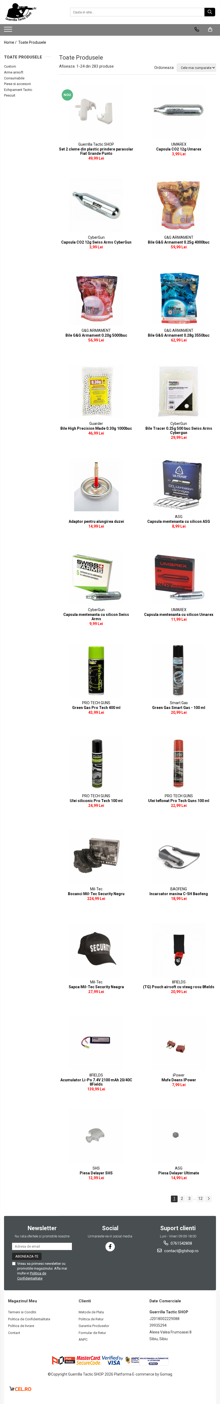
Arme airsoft (13, 72)
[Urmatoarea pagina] (208, 1199)
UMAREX (178, 144)
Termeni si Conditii (22, 1312)
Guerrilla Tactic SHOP (96, 144)
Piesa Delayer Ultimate (178, 1173)
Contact (14, 1333)
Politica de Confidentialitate (29, 1319)
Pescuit (9, 95)
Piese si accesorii (17, 84)
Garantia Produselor (94, 1326)
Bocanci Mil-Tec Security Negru (96, 894)
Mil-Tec (96, 889)
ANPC (83, 1339)
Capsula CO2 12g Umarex (178, 149)
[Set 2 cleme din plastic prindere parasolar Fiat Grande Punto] (96, 112)
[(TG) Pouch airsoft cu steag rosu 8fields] (179, 950)
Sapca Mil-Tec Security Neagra (96, 987)
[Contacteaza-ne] (197, 29)
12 (200, 1198)
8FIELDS (179, 982)
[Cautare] (209, 12)
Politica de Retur (91, 1319)
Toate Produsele (32, 42)
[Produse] (8, 31)
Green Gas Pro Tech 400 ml (96, 707)
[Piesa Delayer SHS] (96, 1136)
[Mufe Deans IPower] (179, 1043)
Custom (10, 66)
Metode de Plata (91, 1312)
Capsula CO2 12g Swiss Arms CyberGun (96, 242)
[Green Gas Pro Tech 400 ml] (96, 670)
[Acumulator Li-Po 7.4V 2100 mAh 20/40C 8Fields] (96, 1043)
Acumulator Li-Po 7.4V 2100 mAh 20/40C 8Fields (96, 1082)
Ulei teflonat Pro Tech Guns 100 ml (178, 801)
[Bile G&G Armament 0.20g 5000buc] (96, 298)
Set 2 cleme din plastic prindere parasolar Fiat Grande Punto (96, 151)
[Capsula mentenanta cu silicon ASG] (179, 484)
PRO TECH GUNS (96, 703)
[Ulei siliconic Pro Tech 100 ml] (96, 764)
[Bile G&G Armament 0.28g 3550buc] (179, 298)
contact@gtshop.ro (181, 1250)
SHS (96, 1168)
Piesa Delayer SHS (96, 1173)
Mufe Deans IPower (179, 1080)
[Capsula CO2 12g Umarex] (179, 112)
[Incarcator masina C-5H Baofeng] (179, 857)
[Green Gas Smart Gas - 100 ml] (179, 670)
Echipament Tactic (18, 90)
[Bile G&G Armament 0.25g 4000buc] (179, 205)
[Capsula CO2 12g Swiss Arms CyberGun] (96, 205)
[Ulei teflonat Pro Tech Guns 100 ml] (179, 764)
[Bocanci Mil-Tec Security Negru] (96, 857)
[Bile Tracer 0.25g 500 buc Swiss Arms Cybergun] (179, 391)
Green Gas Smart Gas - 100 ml (178, 707)
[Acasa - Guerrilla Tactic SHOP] (31, 12)
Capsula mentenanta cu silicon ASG (178, 521)
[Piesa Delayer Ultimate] (179, 1136)
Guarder (96, 423)
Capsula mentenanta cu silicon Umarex (178, 614)
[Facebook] (110, 1246)
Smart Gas (179, 703)
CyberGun (96, 237)
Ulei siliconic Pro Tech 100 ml (96, 801)
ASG (178, 516)
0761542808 (181, 1243)
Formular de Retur (92, 1333)
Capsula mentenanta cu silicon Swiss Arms (96, 616)
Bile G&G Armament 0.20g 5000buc (96, 335)
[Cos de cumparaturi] (210, 29)
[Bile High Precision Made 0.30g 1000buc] (96, 391)
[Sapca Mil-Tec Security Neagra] (96, 950)
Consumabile (14, 78)
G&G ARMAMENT (178, 237)
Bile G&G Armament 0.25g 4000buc (179, 242)
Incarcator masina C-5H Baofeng (178, 894)
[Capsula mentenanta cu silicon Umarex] (179, 577)
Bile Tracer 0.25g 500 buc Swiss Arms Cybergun (178, 430)
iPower (179, 1075)
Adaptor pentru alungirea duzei (96, 521)
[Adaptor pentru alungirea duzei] (96, 484)
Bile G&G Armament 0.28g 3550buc (179, 335)
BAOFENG (178, 889)
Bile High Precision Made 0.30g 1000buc (96, 428)
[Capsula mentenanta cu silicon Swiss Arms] (96, 577)
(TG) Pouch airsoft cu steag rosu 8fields (178, 987)
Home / (10, 42)
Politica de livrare (21, 1326)
